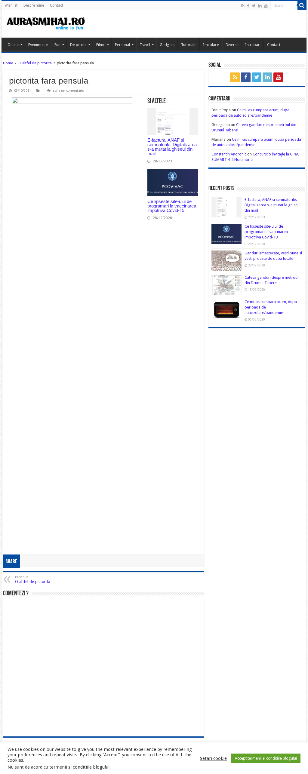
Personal (122, 44)
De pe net (78, 44)
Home (8, 63)
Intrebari (252, 44)
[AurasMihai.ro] (46, 24)
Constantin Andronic (228, 154)
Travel (145, 44)
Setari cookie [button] (213, 758)
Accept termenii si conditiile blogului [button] (266, 758)
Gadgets (167, 44)
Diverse (232, 44)
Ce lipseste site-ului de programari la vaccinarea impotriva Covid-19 (171, 206)
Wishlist (11, 5)
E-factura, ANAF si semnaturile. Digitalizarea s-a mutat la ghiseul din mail (172, 146)
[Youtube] (265, 5)
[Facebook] (248, 5)
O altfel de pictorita (35, 63)
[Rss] (243, 5)
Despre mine (33, 5)
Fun (57, 44)
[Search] (301, 5)
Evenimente (38, 44)
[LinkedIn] (259, 5)
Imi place (211, 44)
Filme (100, 44)
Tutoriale (188, 44)
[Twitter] (253, 5)
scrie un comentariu (68, 91)
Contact (56, 5)
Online (13, 44)
